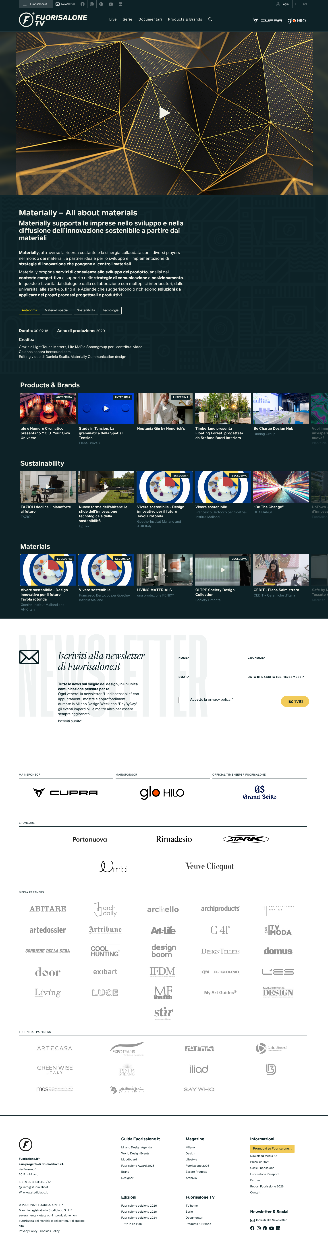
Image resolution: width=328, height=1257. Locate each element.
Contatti (255, 1192)
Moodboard (129, 1159)
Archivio (191, 1178)
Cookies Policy (50, 1231)
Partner (255, 1180)
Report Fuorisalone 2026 (267, 1186)
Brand (125, 1171)
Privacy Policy (28, 1231)
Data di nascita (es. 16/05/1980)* (276, 677)
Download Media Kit (263, 1156)
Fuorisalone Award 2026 (137, 1165)
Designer (127, 1178)
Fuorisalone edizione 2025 (139, 1211)
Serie (127, 19)
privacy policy (219, 700)
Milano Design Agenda (136, 1147)
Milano (190, 1147)
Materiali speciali (57, 310)
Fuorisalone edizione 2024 (139, 1217)
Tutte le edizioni (131, 1224)
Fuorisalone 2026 (197, 1165)
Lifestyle (191, 1159)
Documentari (150, 19)
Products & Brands (185, 19)
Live (113, 19)
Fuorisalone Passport (264, 1174)
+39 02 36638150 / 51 (36, 1182)
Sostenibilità (86, 310)
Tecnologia (111, 310)
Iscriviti (295, 702)
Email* (184, 677)
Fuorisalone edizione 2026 (139, 1205)
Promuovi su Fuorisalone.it (272, 1148)
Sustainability (42, 463)
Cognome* (256, 658)
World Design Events (135, 1153)
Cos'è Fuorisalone (262, 1168)
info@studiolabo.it (35, 1187)
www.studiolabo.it (35, 1192)
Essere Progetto (196, 1171)
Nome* (184, 658)
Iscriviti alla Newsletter (271, 1220)
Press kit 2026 (259, 1162)
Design (190, 1153)
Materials (35, 547)
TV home (192, 1205)
